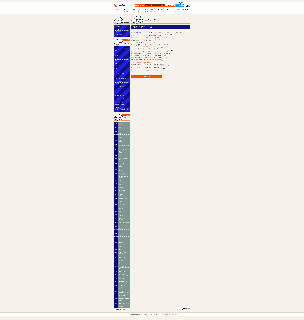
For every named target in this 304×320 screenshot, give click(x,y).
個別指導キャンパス (119, 95)
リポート (117, 92)
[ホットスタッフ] (136, 10)
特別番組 (117, 107)
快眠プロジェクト (119, 102)
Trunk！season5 (119, 34)
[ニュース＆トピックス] (147, 10)
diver (116, 53)
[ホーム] (117, 10)
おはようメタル (118, 68)
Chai (116, 50)
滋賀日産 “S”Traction (119, 104)
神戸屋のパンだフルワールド (121, 109)
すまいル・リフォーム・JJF (121, 71)
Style (116, 63)
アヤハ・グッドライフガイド (121, 78)
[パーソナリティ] (160, 10)
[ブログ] (169, 10)
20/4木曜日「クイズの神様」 (121, 48)
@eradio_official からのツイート (121, 309)
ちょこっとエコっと (119, 73)
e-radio (117, 58)
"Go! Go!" (117, 29)
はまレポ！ (117, 76)
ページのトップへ (186, 307)
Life (116, 60)
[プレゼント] (185, 10)
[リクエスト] (176, 10)
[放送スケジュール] (126, 10)
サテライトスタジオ (119, 86)
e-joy (116, 55)
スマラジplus (118, 31)
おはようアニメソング (120, 65)
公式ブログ (117, 26)
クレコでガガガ (118, 83)
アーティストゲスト (119, 81)
